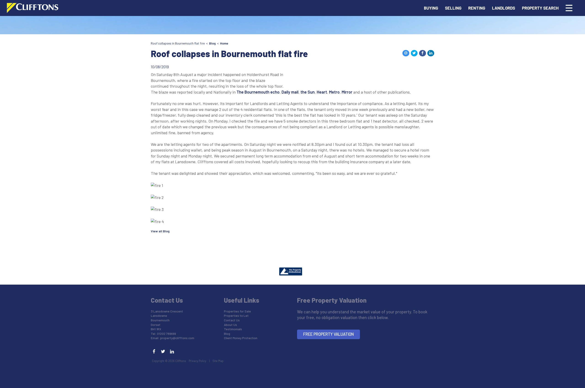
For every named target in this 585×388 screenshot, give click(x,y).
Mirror (347, 91)
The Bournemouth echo (258, 91)
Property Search (540, 7)
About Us (230, 325)
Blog (212, 43)
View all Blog (160, 231)
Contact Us (232, 320)
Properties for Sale (237, 311)
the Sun (307, 91)
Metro (334, 91)
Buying (431, 7)
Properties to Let (236, 315)
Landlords (503, 7)
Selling (453, 7)
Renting (476, 7)
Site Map (218, 361)
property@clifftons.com (177, 338)
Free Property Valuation (328, 334)
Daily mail (290, 91)
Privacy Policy (197, 361)
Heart (322, 91)
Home (224, 43)
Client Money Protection (240, 338)
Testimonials (233, 329)
